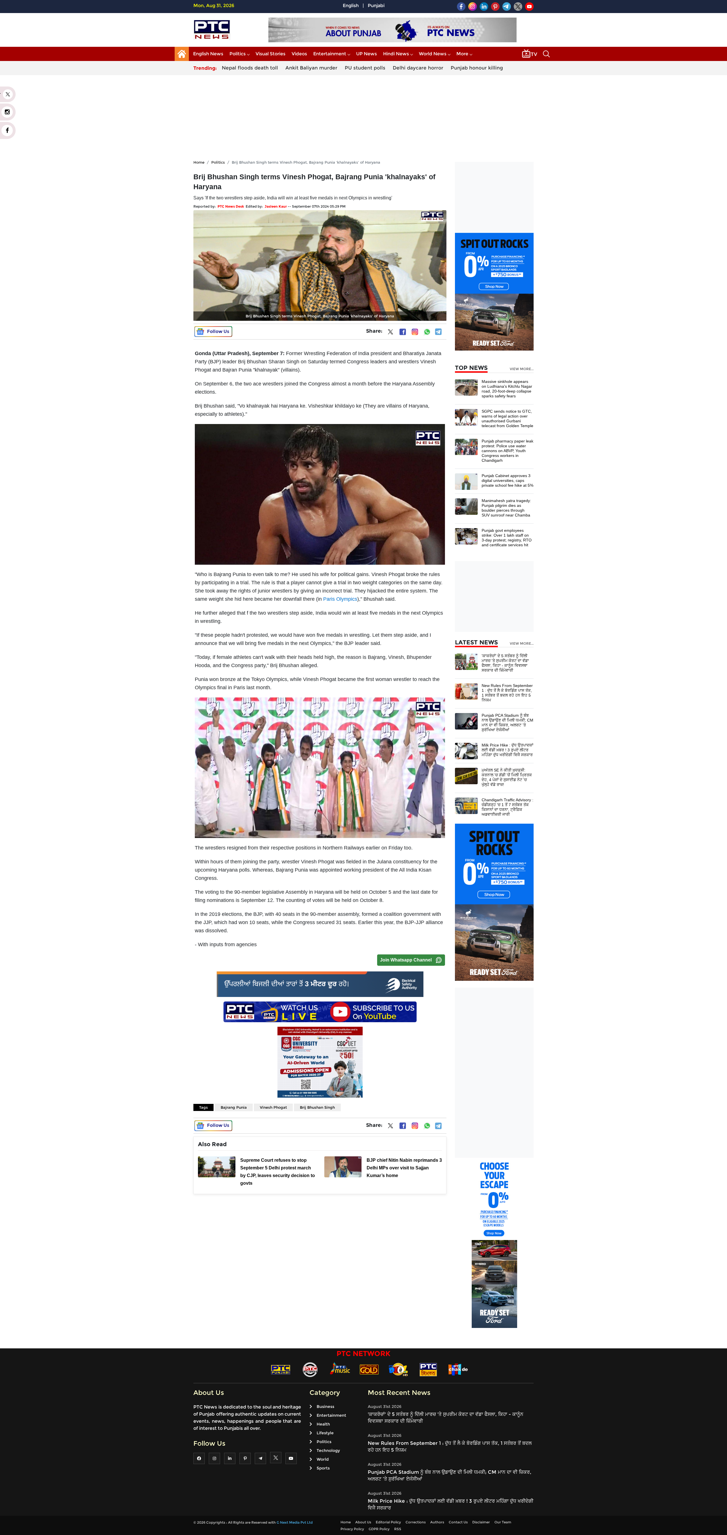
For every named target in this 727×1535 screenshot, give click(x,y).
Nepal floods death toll (250, 68)
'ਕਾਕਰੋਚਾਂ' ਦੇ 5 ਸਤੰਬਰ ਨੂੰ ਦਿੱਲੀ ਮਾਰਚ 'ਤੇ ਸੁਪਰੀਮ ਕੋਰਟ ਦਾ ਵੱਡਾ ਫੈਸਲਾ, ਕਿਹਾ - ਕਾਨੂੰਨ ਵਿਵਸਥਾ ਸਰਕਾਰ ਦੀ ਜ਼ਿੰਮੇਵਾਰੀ (505, 662)
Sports (323, 1468)
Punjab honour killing (477, 68)
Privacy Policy (352, 1529)
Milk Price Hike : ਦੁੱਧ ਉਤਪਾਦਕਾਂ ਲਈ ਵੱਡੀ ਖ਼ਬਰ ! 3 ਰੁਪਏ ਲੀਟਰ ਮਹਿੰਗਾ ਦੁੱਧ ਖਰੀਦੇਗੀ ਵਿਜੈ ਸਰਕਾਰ (507, 750)
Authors (437, 1522)
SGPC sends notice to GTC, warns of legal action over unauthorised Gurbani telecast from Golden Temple (507, 418)
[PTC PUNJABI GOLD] (369, 1369)
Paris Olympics (340, 599)
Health (323, 1424)
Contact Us (458, 1522)
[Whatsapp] (427, 332)
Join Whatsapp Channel (406, 960)
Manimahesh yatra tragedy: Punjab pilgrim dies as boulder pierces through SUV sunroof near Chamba (506, 507)
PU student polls (365, 68)
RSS (397, 1529)
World (323, 1459)
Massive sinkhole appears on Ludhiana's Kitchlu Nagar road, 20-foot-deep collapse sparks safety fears (507, 388)
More (462, 53)
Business (325, 1406)
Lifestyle (325, 1432)
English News (208, 53)
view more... (522, 369)
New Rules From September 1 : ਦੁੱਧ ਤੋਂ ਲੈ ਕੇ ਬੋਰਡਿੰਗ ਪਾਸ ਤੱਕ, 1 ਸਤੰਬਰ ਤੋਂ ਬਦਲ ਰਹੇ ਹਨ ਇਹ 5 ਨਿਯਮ (507, 692)
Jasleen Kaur (276, 206)
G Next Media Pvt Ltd (295, 1522)
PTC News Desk (231, 206)
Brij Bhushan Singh (317, 1107)
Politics (237, 53)
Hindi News (396, 53)
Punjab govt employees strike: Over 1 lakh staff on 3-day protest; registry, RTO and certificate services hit (507, 537)
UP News (366, 53)
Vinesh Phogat (273, 1107)
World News (432, 53)
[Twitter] (390, 333)
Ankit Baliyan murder (311, 68)
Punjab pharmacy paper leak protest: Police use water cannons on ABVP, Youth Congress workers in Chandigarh (507, 451)
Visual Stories (270, 53)
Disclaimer (481, 1522)
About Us (363, 1522)
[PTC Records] (310, 1369)
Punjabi (376, 5)
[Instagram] (415, 332)
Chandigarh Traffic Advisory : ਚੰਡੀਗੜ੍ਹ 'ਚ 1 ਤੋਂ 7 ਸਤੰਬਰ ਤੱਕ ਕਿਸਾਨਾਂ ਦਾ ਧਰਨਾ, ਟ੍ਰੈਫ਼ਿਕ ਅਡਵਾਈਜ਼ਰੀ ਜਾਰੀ (507, 807)
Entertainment (329, 53)
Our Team (502, 1522)
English (351, 5)
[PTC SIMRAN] (428, 1369)
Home (198, 162)
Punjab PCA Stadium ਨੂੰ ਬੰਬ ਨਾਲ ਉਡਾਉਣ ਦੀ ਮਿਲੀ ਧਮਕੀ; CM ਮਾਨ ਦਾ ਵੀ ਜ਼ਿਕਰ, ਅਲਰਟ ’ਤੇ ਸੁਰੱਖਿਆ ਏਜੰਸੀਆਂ (507, 722)
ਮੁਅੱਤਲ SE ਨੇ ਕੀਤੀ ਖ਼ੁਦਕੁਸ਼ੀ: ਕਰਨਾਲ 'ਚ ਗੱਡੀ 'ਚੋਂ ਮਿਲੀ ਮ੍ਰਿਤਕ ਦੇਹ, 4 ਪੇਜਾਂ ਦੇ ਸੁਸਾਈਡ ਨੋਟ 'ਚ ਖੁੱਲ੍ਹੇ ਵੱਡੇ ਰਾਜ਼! (507, 777)
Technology (328, 1450)
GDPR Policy (379, 1529)
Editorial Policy (388, 1522)
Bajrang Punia (234, 1107)
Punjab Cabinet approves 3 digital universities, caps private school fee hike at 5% (507, 480)
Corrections (416, 1522)
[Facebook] (402, 332)
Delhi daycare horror (418, 68)
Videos (299, 53)
